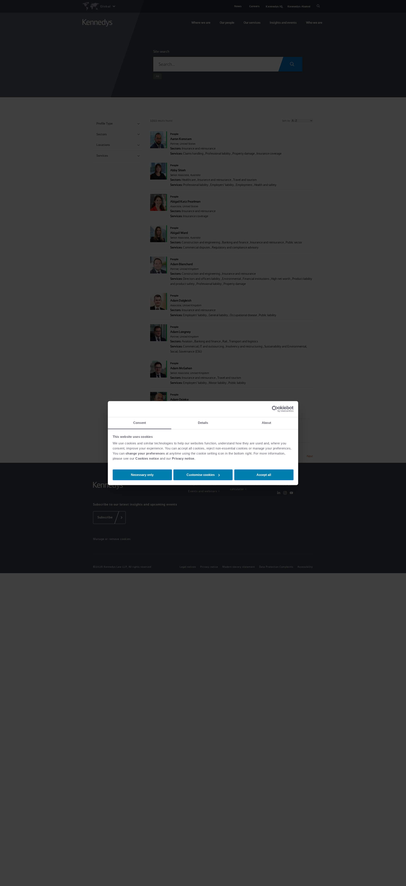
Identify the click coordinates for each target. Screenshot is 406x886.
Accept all (263, 474)
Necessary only (142, 474)
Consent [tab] (139, 422)
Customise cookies (201, 474)
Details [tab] (203, 422)
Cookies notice (147, 458)
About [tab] (266, 422)
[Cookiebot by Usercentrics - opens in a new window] (275, 409)
